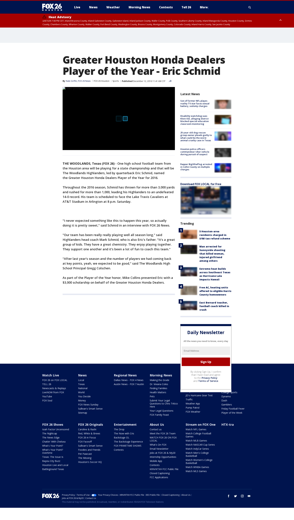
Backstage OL (121, 437)
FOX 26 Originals (90, 424)
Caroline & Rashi (87, 429)
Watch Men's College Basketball (197, 454)
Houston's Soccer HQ (90, 462)
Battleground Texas (53, 469)
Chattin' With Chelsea (54, 441)
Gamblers (226, 404)
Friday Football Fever (232, 408)
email (249, 496)
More (204, 7)
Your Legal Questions (161, 410)
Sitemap (82, 412)
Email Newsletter (159, 448)
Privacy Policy (209, 377)
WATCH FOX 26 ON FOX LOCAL (163, 439)
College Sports (229, 392)
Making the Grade (159, 380)
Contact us (156, 429)
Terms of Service (208, 381)
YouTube (47, 396)
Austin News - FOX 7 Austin (129, 384)
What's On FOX (158, 444)
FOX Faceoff (85, 441)
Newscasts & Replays (54, 388)
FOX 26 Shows (52, 424)
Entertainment (125, 424)
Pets (152, 396)
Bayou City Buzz (51, 461)
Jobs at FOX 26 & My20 (162, 452)
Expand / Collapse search (250, 7)
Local (81, 380)
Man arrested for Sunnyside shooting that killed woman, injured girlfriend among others (212, 253)
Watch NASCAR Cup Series (200, 444)
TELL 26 (46, 384)
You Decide (84, 396)
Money (82, 400)
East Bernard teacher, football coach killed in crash (214, 306)
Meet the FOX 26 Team (163, 433)
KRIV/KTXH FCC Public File (164, 469)
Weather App (193, 403)
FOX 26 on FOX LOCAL (54, 380)
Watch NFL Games (196, 429)
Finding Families (158, 388)
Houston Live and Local (55, 465)
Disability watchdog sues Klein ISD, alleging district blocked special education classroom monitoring (194, 119)
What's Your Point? (52, 445)
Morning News (161, 375)
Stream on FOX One (201, 424)
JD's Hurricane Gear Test (199, 395)
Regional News (125, 375)
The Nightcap (49, 433)
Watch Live (50, 375)
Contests (119, 449)
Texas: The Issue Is (52, 456)
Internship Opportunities (163, 456)
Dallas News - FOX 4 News (128, 380)
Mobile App (156, 461)
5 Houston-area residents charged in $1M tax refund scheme (214, 235)
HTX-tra (227, 424)
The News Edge (51, 437)
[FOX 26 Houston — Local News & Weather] (53, 7)
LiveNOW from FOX (53, 392)
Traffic (189, 399)
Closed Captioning (160, 473)
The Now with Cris (124, 433)
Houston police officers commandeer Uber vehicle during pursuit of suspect (194, 152)
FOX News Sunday (88, 404)
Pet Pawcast (85, 453)
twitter (235, 496)
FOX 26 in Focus (87, 437)
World (81, 392)
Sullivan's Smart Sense (90, 408)
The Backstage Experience (128, 441)
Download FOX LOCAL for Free (200, 184)
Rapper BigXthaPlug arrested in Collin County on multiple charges (196, 167)
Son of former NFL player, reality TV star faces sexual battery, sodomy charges (194, 103)
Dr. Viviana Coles (159, 384)
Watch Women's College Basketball (199, 461)
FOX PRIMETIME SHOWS (127, 445)
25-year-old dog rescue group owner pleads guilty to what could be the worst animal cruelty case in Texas (196, 136)
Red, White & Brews (89, 433)
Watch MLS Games (196, 471)
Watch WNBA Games (197, 467)
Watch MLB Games (196, 440)
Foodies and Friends (89, 449)
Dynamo (226, 396)
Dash (224, 400)
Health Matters (158, 392)
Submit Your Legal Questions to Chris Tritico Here (164, 403)
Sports (115, 81)
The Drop (119, 429)
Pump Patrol (192, 407)
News (82, 375)
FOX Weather (193, 411)
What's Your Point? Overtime (52, 451)
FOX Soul (47, 400)
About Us (157, 424)
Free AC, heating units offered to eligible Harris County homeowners (215, 291)
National (82, 388)
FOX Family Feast (159, 414)
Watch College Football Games (198, 435)
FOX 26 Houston (101, 81)
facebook (228, 496)
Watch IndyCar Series (197, 448)
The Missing (84, 458)
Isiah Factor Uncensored (55, 429)
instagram (242, 496)
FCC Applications (159, 477)
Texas (81, 384)
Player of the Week (231, 412)
